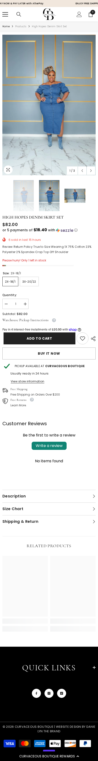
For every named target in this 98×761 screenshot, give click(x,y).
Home (6, 26)
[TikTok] (61, 693)
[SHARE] (92, 338)
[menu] (5, 14)
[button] (49, 756)
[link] (82, 338)
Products (21, 26)
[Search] (19, 14)
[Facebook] (36, 693)
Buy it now (49, 353)
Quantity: (9, 295)
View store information (27, 381)
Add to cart (38, 338)
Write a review (49, 445)
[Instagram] (49, 693)
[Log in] (79, 14)
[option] (49, 105)
